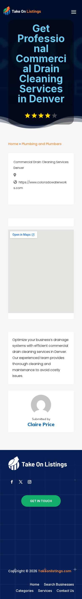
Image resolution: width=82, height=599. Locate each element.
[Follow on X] (20, 482)
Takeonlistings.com (54, 571)
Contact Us (65, 591)
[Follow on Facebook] (11, 482)
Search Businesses (59, 584)
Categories (24, 591)
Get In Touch (41, 501)
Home (13, 143)
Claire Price (41, 424)
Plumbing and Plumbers (42, 143)
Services (45, 591)
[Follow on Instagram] (29, 482)
